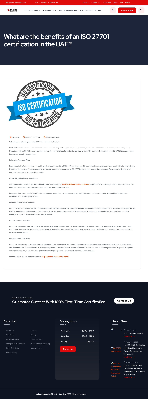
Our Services (106, 3)
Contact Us (95, 3)
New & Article (125, 3)
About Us (86, 3)
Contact (34, 330)
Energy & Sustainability (67, 10)
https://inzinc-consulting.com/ (55, 256)
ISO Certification (31, 10)
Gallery (115, 3)
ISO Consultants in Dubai (133, 333)
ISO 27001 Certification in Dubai (75, 184)
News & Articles (12, 348)
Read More (128, 336)
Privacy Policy (11, 352)
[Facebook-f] (136, 2)
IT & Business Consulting (90, 10)
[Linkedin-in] (143, 2)
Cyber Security (48, 10)
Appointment (36, 348)
